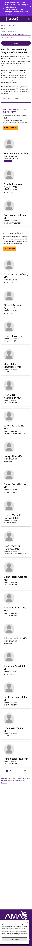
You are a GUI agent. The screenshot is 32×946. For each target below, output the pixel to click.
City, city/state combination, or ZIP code (14, 34)
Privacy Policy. (21, 934)
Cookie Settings (15, 939)
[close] (31, 7)
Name (3, 28)
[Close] (27, 922)
